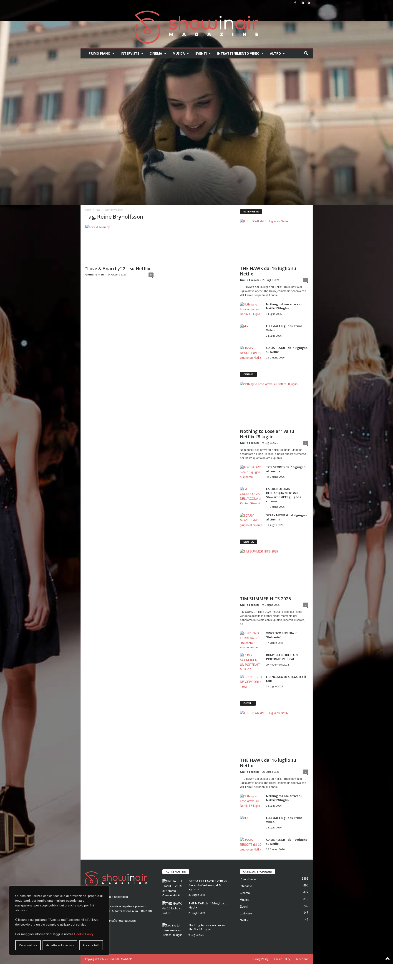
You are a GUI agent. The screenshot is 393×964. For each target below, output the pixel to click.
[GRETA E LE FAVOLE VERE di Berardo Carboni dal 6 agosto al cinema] (173, 887)
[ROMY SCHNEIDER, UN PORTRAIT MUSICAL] (251, 661)
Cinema (156, 53)
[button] (306, 53)
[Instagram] (302, 3)
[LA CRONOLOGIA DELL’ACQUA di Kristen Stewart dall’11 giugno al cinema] (251, 495)
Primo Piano (99, 53)
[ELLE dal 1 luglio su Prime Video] (251, 332)
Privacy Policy (260, 959)
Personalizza (28, 945)
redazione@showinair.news (118, 920)
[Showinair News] (197, 27)
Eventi (201, 53)
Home (88, 209)
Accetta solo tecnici (60, 945)
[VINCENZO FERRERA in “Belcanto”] (251, 639)
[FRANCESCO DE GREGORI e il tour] (251, 683)
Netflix (244, 920)
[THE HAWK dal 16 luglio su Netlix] (274, 241)
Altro (275, 53)
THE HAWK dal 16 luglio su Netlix (268, 271)
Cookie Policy (83, 934)
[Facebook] (295, 3)
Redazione (301, 959)
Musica (179, 53)
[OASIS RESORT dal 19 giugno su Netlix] (251, 354)
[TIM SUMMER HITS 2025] (274, 571)
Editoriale (246, 913)
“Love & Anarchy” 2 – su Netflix (117, 269)
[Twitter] (309, 3)
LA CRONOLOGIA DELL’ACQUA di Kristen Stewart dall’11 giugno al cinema (284, 495)
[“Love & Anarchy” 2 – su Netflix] (119, 244)
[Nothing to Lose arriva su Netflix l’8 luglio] (251, 310)
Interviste (130, 53)
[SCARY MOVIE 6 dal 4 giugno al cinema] (251, 521)
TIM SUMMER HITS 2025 (265, 599)
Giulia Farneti (94, 274)
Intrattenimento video (238, 53)
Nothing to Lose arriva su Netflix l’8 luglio (284, 306)
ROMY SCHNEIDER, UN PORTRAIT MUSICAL (282, 657)
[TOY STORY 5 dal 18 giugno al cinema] (251, 473)
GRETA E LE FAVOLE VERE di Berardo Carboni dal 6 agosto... (208, 885)
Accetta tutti (91, 945)
